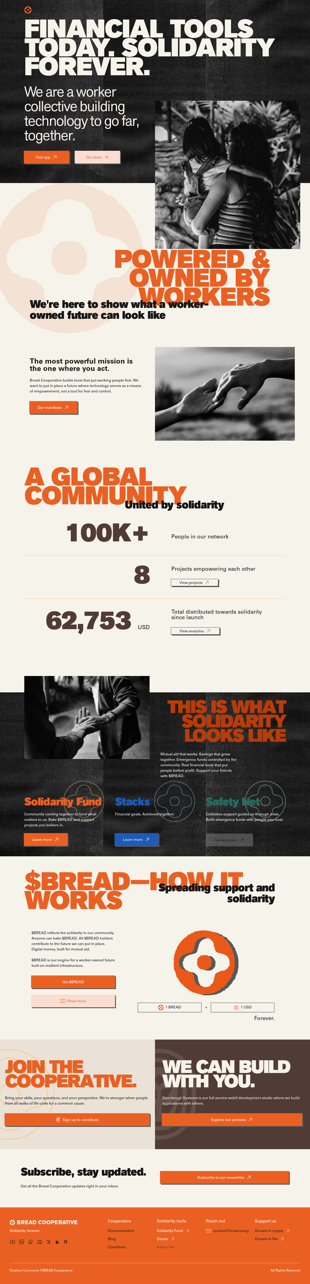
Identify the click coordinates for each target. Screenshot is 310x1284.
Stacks (162, 1239)
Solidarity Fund (170, 1231)
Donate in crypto (269, 1231)
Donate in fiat (266, 1239)
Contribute (184, 10)
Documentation (121, 1231)
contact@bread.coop (231, 1231)
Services (130, 10)
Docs (148, 10)
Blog (164, 10)
